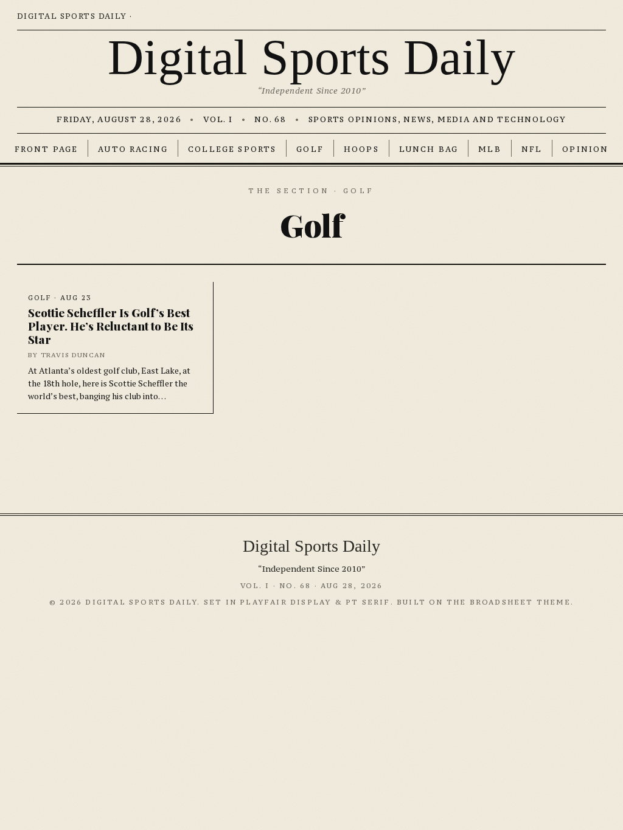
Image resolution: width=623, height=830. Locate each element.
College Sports (232, 149)
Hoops (361, 149)
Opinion (585, 149)
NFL (531, 149)
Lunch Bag (428, 149)
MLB (489, 149)
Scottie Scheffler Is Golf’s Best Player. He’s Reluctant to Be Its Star (110, 325)
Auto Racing (133, 149)
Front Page (46, 149)
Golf (310, 149)
